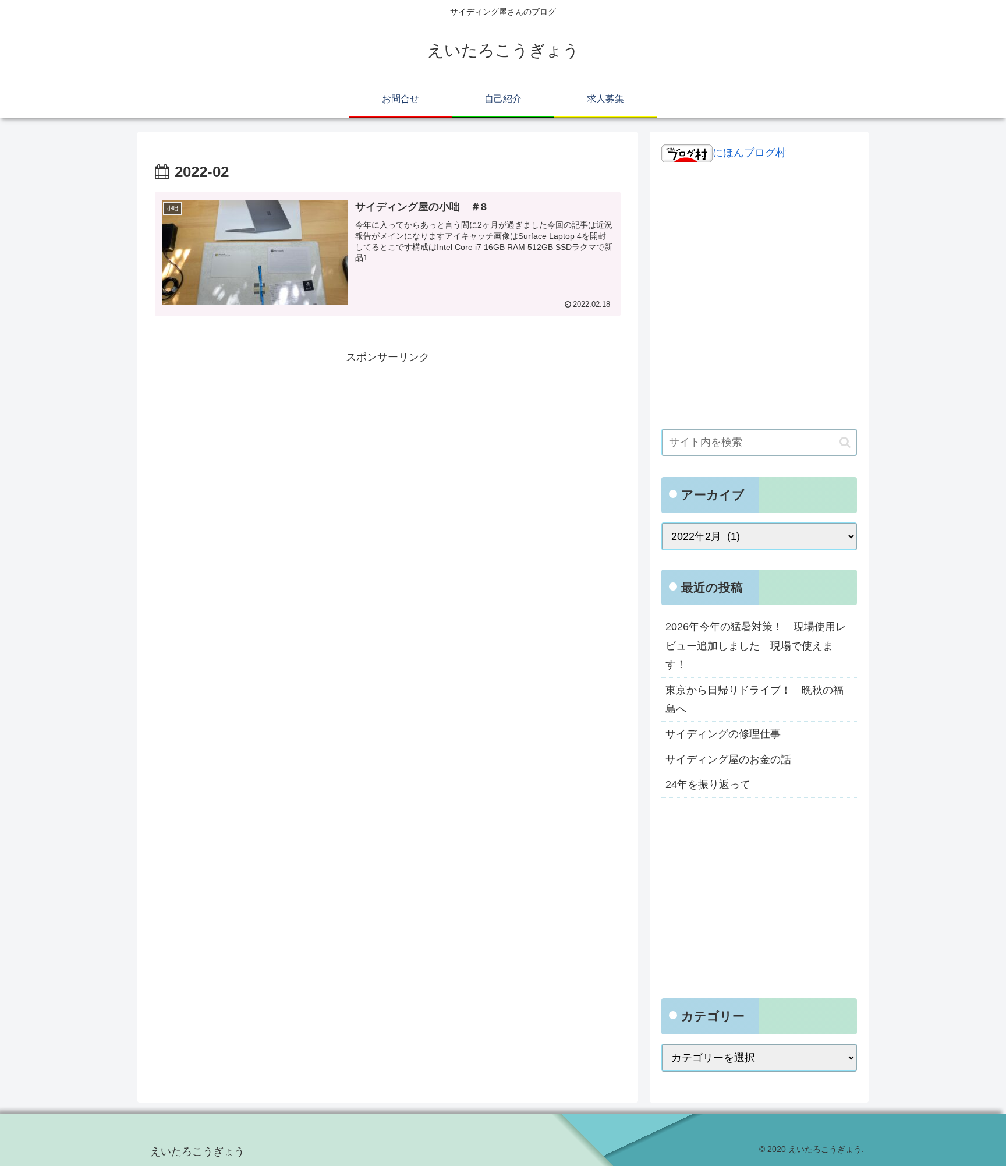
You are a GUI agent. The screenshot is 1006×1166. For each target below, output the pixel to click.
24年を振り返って (707, 784)
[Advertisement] (388, 448)
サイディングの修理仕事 (723, 734)
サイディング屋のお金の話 (728, 759)
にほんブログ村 (749, 152)
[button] (845, 442)
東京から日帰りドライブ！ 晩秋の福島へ (754, 699)
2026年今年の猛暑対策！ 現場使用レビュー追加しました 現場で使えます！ (755, 645)
